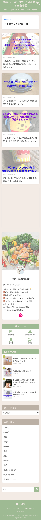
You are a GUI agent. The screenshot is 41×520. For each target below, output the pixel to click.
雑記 (5, 456)
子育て (6, 442)
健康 (28, 10)
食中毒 (34, 10)
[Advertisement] (20, 207)
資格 (5, 451)
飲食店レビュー (9, 479)
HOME (21, 504)
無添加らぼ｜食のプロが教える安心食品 (20, 3)
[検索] (36, 489)
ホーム (6, 10)
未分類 (6, 446)
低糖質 (6, 432)
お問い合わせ (30, 508)
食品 (22, 10)
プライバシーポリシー (15, 508)
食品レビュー (8, 475)
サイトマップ (20, 511)
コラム (6, 428)
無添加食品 (15, 10)
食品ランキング (9, 470)
